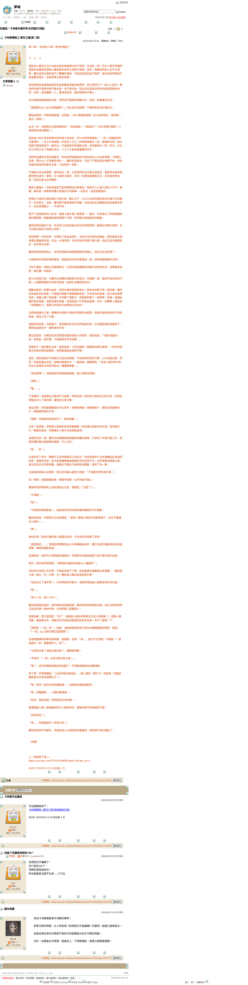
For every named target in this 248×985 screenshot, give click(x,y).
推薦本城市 (29, 14)
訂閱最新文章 (54, 14)
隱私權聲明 (63, 978)
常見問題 (30, 978)
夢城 (17, 7)
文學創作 (16, 17)
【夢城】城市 (33, 17)
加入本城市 (18, 14)
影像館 (64, 22)
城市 (9, 17)
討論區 (27, 22)
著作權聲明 (51, 978)
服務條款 (40, 978)
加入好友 (16, 74)
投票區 (51, 22)
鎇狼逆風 (45, 11)
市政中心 (117, 22)
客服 (73, 978)
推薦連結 (77, 22)
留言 (8, 74)
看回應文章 (71, 32)
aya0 (13, 68)
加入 (193, 982)
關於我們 (20, 978)
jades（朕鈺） (57, 11)
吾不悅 (22, 11)
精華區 (39, 22)
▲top (126, 972)
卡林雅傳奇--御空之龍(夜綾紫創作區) (49, 809)
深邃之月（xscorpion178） (33, 856)
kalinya (13, 827)
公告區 (90, 22)
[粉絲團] (41, 981)
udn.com (124, 978)
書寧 (37, 11)
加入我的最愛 (41, 14)
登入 (187, 982)
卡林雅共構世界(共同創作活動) (27, 28)
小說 (24, 17)
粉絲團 (46, 982)
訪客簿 (103, 22)
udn (4, 17)
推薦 (120, 41)
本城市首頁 (12, 22)
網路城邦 (123, 2)
